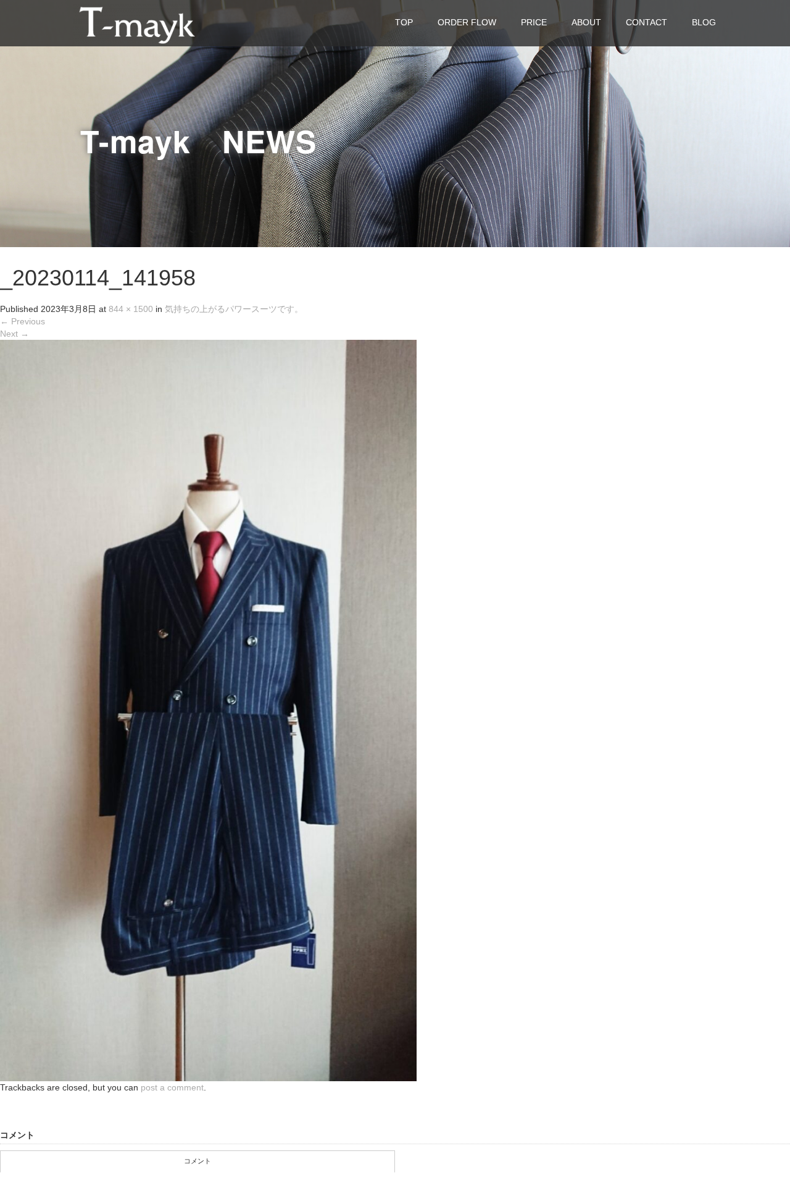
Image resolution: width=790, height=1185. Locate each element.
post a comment (172, 1087)
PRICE (534, 22)
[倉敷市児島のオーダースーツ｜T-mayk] (137, 22)
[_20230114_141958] (208, 710)
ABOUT (586, 22)
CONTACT (646, 22)
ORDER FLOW (467, 22)
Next (14, 334)
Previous (22, 321)
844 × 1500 (131, 309)
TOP (404, 22)
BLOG (704, 22)
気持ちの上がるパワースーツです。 (234, 309)
